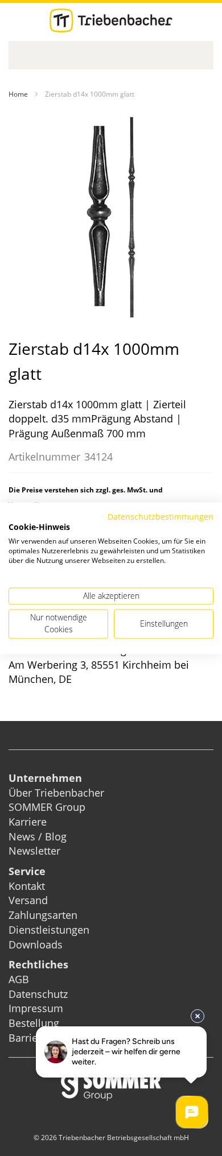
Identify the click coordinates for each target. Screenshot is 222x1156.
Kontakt (27, 886)
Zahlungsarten (43, 915)
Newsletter (34, 850)
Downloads (36, 944)
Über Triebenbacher (56, 792)
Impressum (36, 1008)
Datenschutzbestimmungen (160, 516)
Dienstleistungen (49, 930)
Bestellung (34, 1023)
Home (18, 94)
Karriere (28, 821)
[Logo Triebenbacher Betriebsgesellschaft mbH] (111, 20)
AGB (19, 979)
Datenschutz (38, 994)
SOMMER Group (47, 807)
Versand (28, 900)
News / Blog (38, 836)
